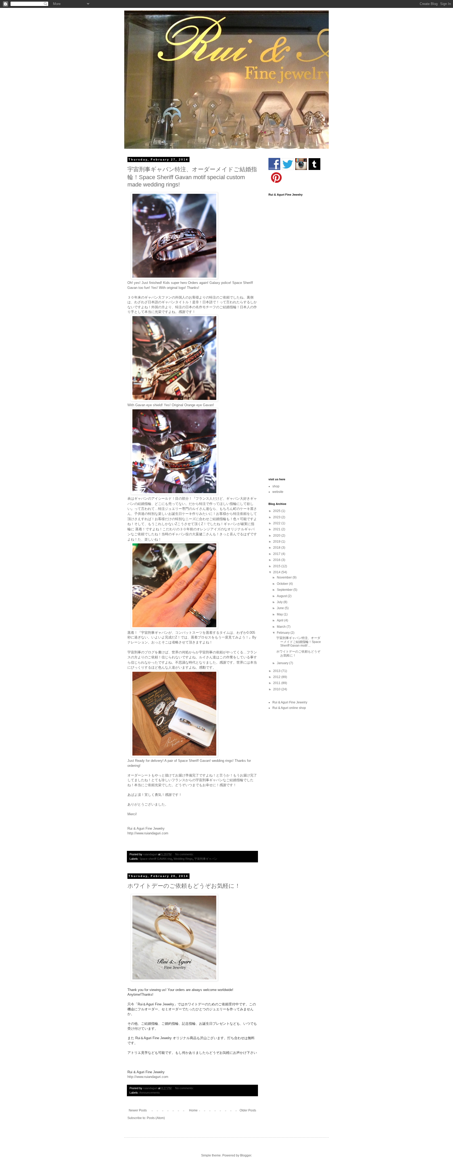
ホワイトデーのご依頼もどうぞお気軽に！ (183, 886)
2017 (277, 554)
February (283, 633)
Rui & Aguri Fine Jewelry (289, 702)
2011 (277, 683)
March (282, 627)
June (281, 608)
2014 (277, 572)
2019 (277, 541)
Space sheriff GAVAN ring (155, 858)
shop (275, 486)
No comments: (185, 854)
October (283, 584)
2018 (277, 547)
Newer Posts (138, 1110)
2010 (277, 689)
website (277, 492)
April (280, 620)
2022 (277, 523)
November (285, 577)
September (285, 590)
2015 (277, 566)
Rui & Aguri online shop (289, 708)
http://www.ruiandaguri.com (147, 833)
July (280, 602)
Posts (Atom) (156, 1118)
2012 (277, 677)
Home (193, 1110)
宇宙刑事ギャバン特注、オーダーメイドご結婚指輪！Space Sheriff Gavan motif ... (298, 641)
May (280, 614)
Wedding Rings (183, 858)
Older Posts (248, 1110)
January (283, 663)
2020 (277, 535)
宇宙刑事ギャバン (205, 858)
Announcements (149, 1092)
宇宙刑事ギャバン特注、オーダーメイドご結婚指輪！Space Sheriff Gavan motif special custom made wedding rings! (192, 177)
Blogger (245, 1155)
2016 (277, 560)
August (282, 596)
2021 (277, 529)
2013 (277, 671)
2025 (277, 511)
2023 (277, 517)
